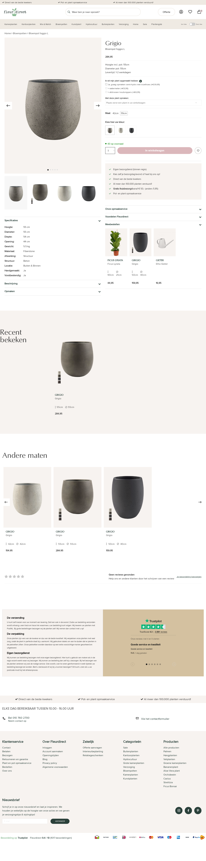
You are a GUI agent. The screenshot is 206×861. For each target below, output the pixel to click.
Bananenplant (170, 767)
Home (8, 33)
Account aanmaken (53, 751)
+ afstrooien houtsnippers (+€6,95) (124, 92)
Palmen (167, 751)
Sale (125, 747)
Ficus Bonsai (170, 786)
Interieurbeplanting (93, 751)
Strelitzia (168, 782)
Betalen (6, 751)
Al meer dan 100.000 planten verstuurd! (134, 2)
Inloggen (47, 747)
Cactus (167, 778)
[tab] (22, 764)
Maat (107, 113)
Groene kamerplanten (174, 763)
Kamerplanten (130, 774)
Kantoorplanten (131, 755)
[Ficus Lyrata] (116, 242)
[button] (48, 170)
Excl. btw (199, 24)
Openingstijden (51, 755)
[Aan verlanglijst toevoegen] (198, 150)
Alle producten (171, 747)
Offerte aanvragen (92, 747)
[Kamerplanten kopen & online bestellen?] (14, 12)
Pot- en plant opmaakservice (74, 2)
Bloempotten (20, 33)
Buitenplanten (130, 751)
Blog (45, 759)
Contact (6, 747)
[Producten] (181, 12)
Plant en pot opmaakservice (16, 763)
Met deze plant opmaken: (117, 98)
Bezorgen (7, 755)
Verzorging (129, 767)
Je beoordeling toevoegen (189, 576)
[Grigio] (141, 242)
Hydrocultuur (130, 759)
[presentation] (8, 105)
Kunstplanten (130, 778)
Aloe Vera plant (171, 770)
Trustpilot (23, 838)
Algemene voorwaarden (55, 767)
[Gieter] (165, 242)
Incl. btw (184, 24)
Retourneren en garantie (15, 759)
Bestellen (7, 767)
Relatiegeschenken (93, 755)
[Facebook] (188, 810)
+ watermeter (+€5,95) (118, 88)
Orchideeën (169, 774)
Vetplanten (169, 759)
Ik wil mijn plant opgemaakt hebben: (121, 80)
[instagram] (178, 810)
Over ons (7, 770)
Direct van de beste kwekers (18, 2)
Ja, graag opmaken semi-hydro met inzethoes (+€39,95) (134, 84)
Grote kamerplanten (133, 763)
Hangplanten (170, 755)
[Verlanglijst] (190, 12)
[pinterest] (197, 810)
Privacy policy (50, 763)
